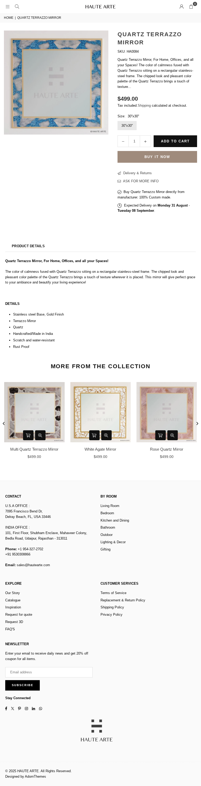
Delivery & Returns (137, 173)
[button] (191, 6)
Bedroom (107, 513)
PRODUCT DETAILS (28, 246)
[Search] (17, 6)
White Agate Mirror (100, 449)
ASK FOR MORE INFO (140, 181)
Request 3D (14, 622)
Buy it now (157, 157)
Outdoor (106, 535)
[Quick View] (40, 435)
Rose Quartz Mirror (166, 449)
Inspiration (13, 607)
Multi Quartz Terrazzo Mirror (34, 449)
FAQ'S (10, 629)
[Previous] (4, 423)
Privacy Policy (111, 614)
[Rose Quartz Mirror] (166, 412)
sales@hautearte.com (33, 565)
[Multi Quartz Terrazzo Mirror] (34, 412)
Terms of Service (113, 593)
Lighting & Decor (113, 542)
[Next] (197, 423)
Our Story (12, 593)
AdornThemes (35, 776)
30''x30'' (127, 126)
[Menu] (7, 6)
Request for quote (18, 614)
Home (8, 18)
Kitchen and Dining (114, 520)
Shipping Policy (112, 607)
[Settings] (181, 6)
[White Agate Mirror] (100, 412)
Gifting (105, 549)
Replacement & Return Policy (122, 600)
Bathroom (107, 527)
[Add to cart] (28, 435)
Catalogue (12, 600)
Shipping (144, 105)
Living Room (109, 506)
